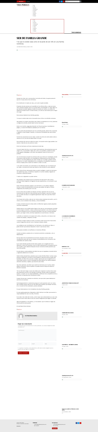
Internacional (35, 9)
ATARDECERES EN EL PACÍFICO (68, 312)
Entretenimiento (76, 32)
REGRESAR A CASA (65, 246)
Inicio (34, 5)
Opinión (34, 14)
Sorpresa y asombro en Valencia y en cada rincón (70, 409)
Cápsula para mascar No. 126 (67, 375)
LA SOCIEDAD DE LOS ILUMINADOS (68, 216)
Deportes (34, 13)
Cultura (34, 11)
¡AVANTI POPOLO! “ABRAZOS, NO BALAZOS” (70, 283)
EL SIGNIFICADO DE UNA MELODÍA (68, 185)
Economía (34, 10)
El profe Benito (65, 122)
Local (34, 6)
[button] (47, 18)
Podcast (34, 15)
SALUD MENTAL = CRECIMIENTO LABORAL (70, 344)
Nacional (34, 22)
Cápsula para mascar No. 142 (67, 155)
